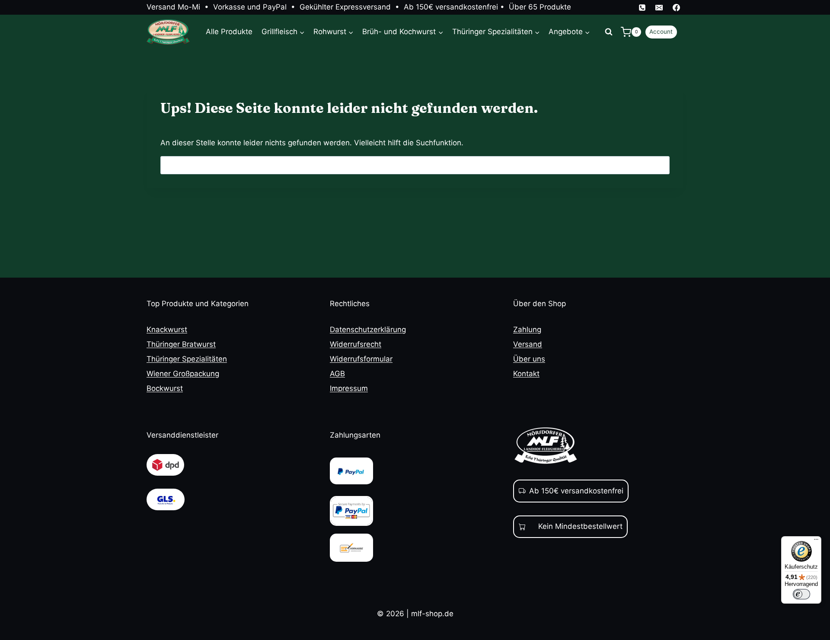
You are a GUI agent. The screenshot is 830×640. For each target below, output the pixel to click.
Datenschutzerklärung (368, 329)
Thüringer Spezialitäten (187, 359)
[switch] (801, 594)
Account (661, 31)
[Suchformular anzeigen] (608, 32)
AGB (337, 373)
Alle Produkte (229, 31)
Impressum (349, 388)
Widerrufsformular (361, 359)
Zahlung (527, 329)
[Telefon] (642, 7)
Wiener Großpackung (183, 373)
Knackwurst (167, 329)
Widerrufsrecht (355, 344)
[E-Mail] (659, 7)
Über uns (529, 359)
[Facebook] (676, 7)
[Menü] (816, 541)
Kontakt (526, 373)
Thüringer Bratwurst (181, 344)
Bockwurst (165, 388)
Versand (527, 344)
